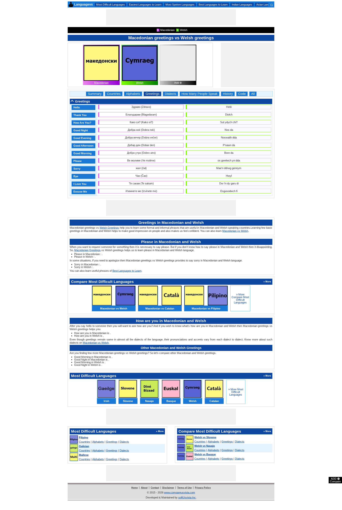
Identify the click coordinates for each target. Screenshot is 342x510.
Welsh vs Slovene (205, 437)
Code (242, 94)
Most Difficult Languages (110, 4)
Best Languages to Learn (213, 4)
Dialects (170, 94)
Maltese (84, 454)
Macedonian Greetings (87, 250)
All (253, 94)
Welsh (139, 82)
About (144, 487)
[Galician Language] (74, 448)
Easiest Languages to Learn (145, 4)
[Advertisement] (171, 17)
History (228, 94)
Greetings (152, 94)
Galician (84, 446)
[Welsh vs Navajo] (185, 448)
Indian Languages (242, 4)
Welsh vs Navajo (204, 445)
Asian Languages (266, 4)
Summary (95, 94)
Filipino (83, 437)
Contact (155, 487)
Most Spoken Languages (180, 4)
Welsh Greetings (109, 227)
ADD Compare (335, 480)
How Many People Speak (199, 94)
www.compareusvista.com (179, 492)
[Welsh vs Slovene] (185, 439)
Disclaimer (168, 487)
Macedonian (101, 82)
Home (134, 487)
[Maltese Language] (74, 457)
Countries (114, 94)
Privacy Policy (203, 487)
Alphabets (133, 94)
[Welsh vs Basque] (185, 457)
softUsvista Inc (187, 497)
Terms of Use (184, 487)
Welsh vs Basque (205, 454)
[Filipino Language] (74, 439)
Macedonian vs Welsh (235, 230)
